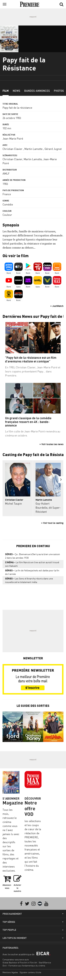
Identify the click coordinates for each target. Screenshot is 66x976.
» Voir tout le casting (52, 522)
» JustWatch (56, 305)
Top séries (9, 922)
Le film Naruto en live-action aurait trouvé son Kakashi (32, 564)
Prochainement (12, 913)
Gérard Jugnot (53, 149)
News (16, 90)
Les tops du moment (15, 938)
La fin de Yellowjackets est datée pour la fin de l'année (32, 572)
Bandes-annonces (37, 90)
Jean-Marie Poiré (13, 138)
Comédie (8, 204)
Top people (9, 930)
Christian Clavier (12, 149)
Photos (59, 90)
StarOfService (45, 962)
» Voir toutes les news (51, 444)
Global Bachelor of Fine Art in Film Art (20, 962)
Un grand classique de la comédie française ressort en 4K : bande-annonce (28, 421)
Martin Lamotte (33, 149)
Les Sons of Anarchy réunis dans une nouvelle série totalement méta (29, 580)
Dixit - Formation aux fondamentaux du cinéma (24, 965)
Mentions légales (10, 972)
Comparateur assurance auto (16, 959)
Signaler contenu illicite (30, 972)
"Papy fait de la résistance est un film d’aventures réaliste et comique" (30, 359)
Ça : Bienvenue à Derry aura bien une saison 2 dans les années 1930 (32, 556)
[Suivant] (60, 479)
